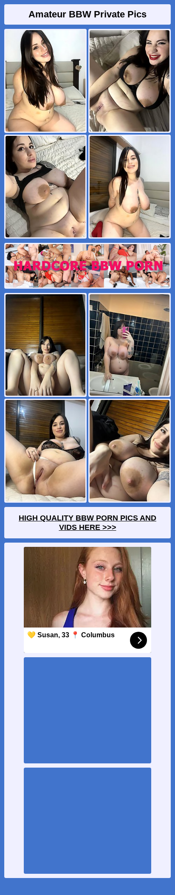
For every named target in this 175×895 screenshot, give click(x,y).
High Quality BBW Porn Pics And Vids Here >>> (87, 523)
